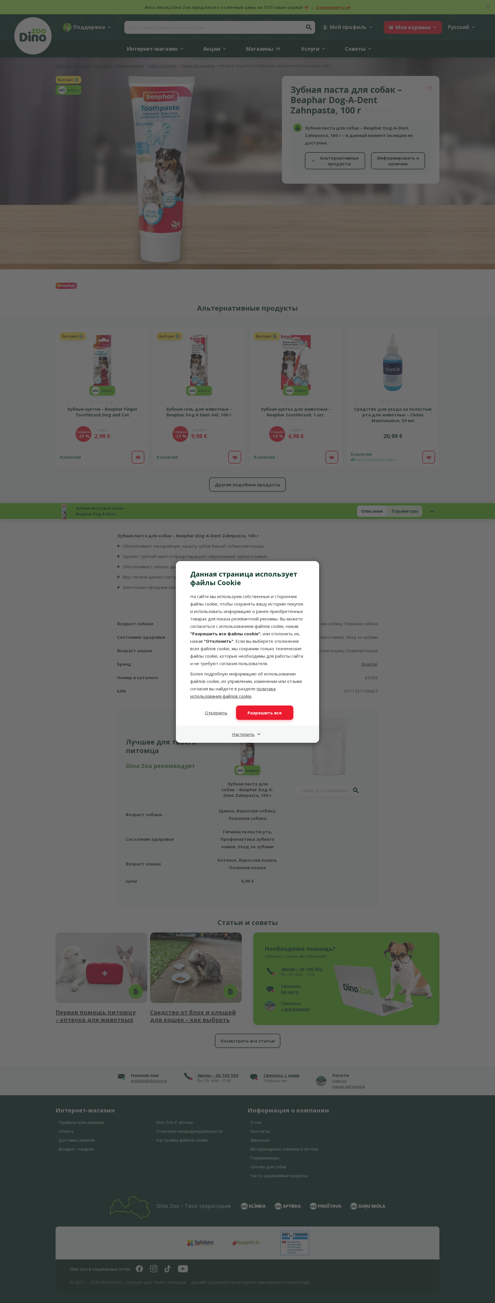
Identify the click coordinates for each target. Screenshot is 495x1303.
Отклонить (216, 713)
